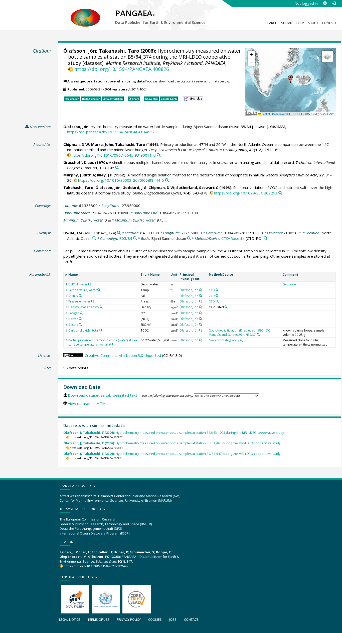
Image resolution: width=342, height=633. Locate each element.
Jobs (173, 619)
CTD (212, 290)
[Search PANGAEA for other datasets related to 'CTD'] (217, 289)
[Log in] (333, 3)
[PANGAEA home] (85, 12)
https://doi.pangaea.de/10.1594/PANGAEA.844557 (111, 131)
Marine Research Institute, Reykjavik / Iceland (154, 63)
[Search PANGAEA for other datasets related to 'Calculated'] (226, 306)
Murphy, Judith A (79, 174)
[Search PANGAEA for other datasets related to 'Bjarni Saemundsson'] (189, 238)
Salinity (73, 296)
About (313, 23)
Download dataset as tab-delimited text (102, 395)
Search (271, 23)
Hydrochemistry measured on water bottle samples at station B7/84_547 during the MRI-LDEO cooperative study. (172, 454)
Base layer (279, 114)
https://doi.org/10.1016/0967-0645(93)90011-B (114, 155)
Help (300, 23)
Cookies (155, 619)
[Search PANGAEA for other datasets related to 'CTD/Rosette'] (265, 238)
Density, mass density (83, 307)
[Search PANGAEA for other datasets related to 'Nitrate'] (80, 318)
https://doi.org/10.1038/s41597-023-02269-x (96, 566)
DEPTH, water (77, 284)
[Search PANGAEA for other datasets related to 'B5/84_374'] (119, 233)
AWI (331, 114)
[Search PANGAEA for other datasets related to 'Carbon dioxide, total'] (100, 330)
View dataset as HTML (87, 403)
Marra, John (102, 144)
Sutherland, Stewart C (197, 187)
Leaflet (265, 114)
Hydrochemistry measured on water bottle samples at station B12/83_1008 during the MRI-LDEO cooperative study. (174, 433)
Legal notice (69, 619)
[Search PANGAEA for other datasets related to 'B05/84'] (135, 238)
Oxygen (73, 313)
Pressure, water (79, 301)
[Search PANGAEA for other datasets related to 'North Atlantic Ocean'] (94, 238)
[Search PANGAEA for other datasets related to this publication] (158, 155)
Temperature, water (82, 290)
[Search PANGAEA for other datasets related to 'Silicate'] (80, 324)
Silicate (73, 325)
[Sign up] (324, 3)
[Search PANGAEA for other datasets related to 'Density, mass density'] (101, 306)
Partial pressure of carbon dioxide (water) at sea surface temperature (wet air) (102, 342)
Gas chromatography (224, 340)
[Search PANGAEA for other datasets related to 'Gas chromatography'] (241, 340)
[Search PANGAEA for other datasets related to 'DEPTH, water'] (89, 284)
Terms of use (98, 619)
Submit (287, 23)
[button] (290, 79)
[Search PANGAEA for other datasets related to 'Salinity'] (80, 295)
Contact (329, 23)
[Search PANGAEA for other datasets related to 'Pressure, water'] (92, 301)
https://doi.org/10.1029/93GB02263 (245, 192)
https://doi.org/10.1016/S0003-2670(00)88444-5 (121, 180)
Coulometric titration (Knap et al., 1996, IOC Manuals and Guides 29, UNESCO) (239, 332)
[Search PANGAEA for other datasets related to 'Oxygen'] (81, 312)
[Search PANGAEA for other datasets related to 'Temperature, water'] (98, 289)
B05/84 (125, 238)
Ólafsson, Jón (79, 50)
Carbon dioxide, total (83, 330)
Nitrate (73, 319)
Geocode (289, 284)
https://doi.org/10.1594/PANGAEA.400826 (121, 69)
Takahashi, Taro (119, 50)
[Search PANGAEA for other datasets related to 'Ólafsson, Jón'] (200, 289)
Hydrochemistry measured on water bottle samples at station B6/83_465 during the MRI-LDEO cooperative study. (172, 443)
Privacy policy (129, 619)
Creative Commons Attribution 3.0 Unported (123, 355)
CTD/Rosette (233, 238)
